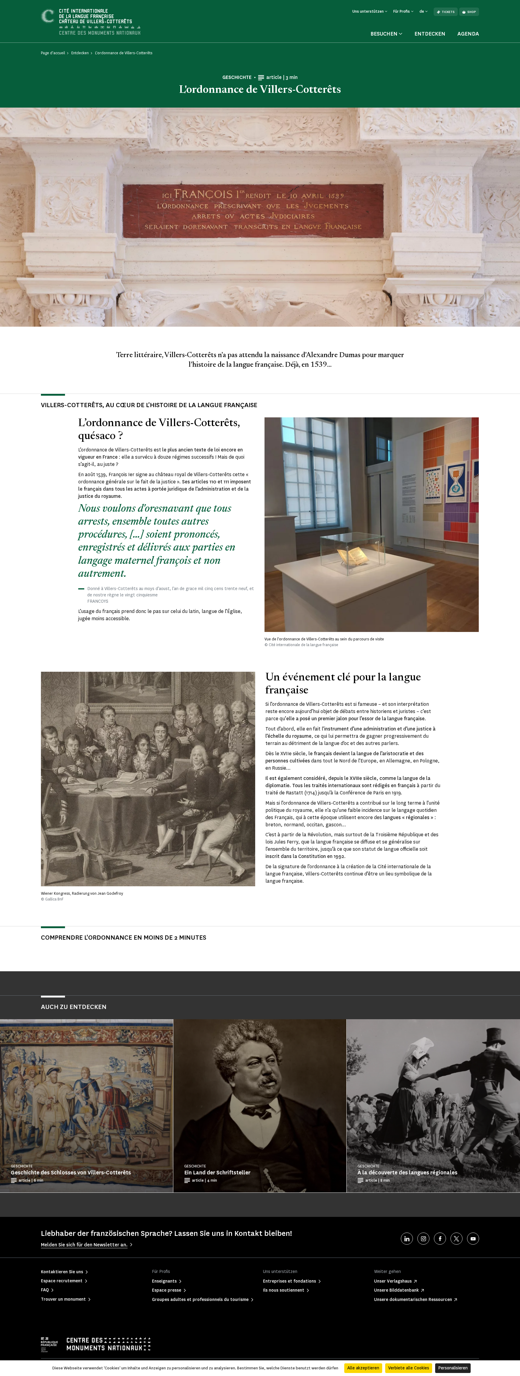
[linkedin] (407, 1239)
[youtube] (473, 1239)
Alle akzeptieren (363, 1368)
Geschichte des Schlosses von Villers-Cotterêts (71, 1172)
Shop (471, 12)
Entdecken (429, 33)
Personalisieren (453, 1368)
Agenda (468, 33)
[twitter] (456, 1239)
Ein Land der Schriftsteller (217, 1172)
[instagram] (423, 1239)
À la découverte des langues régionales (407, 1172)
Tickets (448, 12)
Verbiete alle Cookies (408, 1368)
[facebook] (440, 1239)
